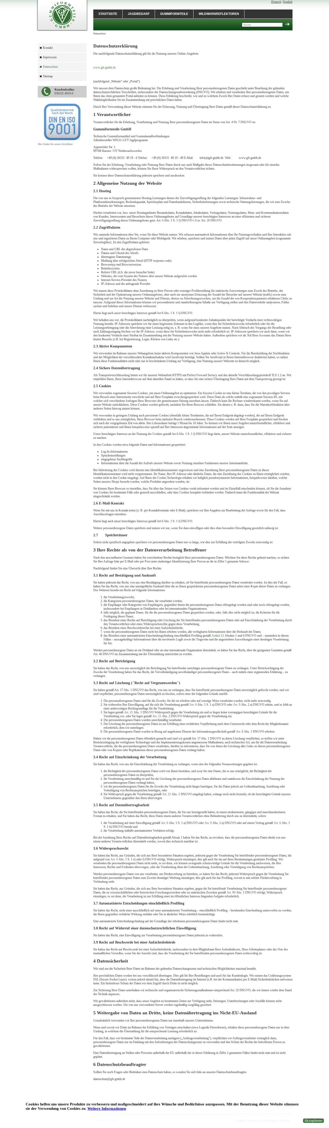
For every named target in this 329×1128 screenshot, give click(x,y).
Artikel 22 (218, 635)
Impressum (50, 57)
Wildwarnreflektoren (219, 14)
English (288, 2)
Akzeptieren (313, 1121)
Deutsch (276, 2)
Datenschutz (50, 67)
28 (208, 220)
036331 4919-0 (64, 91)
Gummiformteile (174, 14)
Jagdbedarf (139, 14)
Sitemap (48, 76)
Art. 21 (128, 712)
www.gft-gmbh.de (104, 67)
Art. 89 (231, 892)
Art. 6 (193, 704)
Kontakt (48, 48)
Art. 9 (236, 704)
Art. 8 (239, 731)
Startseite (107, 14)
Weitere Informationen (106, 1108)
